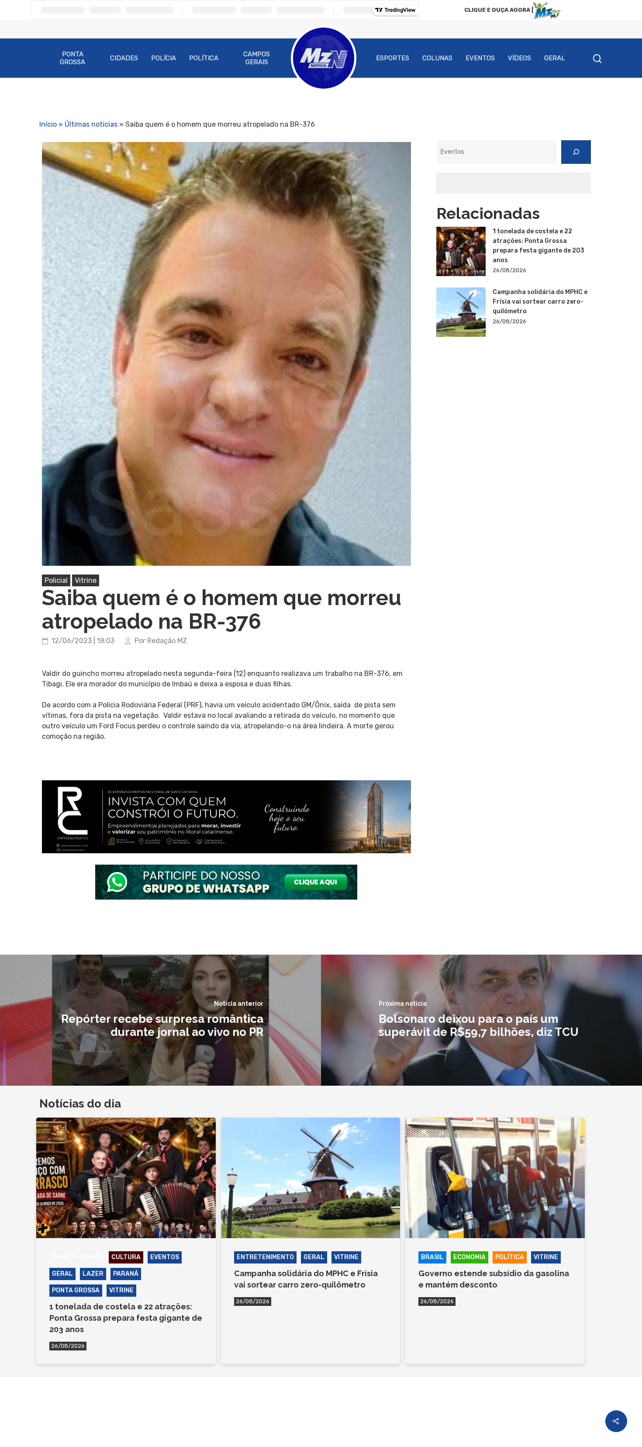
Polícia (163, 58)
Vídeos (519, 58)
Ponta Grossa (72, 58)
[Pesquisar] (576, 152)
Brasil (432, 1257)
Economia (469, 1257)
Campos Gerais (256, 58)
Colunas (437, 58)
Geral (554, 58)
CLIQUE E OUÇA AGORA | (498, 10)
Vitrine (86, 580)
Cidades (124, 58)
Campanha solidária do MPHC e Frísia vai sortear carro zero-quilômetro (540, 301)
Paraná (125, 1273)
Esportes (392, 58)
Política (203, 58)
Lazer (93, 1273)
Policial (56, 580)
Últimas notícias (91, 124)
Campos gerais (77, 1257)
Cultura (126, 1257)
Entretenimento (265, 1257)
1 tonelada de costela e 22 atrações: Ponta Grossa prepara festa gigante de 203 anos (538, 246)
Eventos (480, 58)
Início (48, 124)
